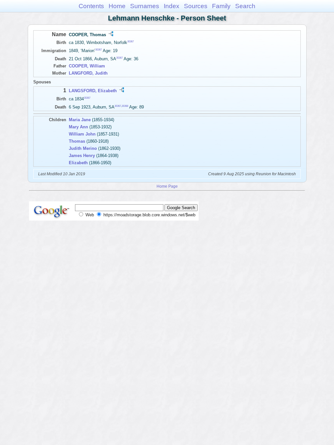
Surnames (144, 6)
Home (117, 6)
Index (171, 6)
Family (221, 6)
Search (245, 6)
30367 (130, 41)
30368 (125, 106)
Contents (91, 6)
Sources (195, 6)
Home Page (167, 186)
